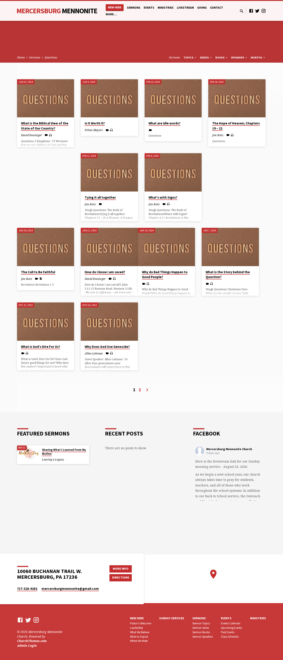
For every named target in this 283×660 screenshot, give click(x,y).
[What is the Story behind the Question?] (230, 247)
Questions (51, 57)
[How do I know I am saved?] (109, 247)
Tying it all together (100, 197)
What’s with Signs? (163, 197)
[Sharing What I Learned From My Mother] (28, 452)
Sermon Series (200, 628)
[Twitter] (257, 11)
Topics (189, 57)
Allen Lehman (94, 353)
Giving (202, 8)
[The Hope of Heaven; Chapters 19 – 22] (237, 98)
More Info (120, 569)
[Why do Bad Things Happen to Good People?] (166, 247)
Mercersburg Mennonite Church (229, 449)
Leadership (136, 628)
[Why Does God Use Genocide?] (109, 321)
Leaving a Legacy (53, 459)
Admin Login (27, 645)
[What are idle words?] (173, 98)
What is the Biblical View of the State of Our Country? (44, 125)
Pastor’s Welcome (140, 623)
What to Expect (139, 637)
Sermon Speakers (202, 637)
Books (220, 57)
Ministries (166, 8)
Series (204, 57)
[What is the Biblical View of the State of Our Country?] (45, 98)
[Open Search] (241, 11)
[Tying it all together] (109, 172)
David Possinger (31, 135)
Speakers (238, 57)
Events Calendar (230, 623)
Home (21, 57)
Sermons (133, 8)
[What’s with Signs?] (173, 172)
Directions (120, 577)
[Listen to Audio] (50, 135)
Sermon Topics (201, 623)
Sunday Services (171, 618)
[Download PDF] (40, 279)
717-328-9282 (27, 588)
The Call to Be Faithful (38, 272)
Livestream (185, 8)
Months (257, 57)
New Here (114, 7)
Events (149, 8)
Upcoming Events (231, 628)
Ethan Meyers (94, 130)
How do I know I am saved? (105, 272)
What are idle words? (164, 123)
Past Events (227, 632)
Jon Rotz (218, 135)
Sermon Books (201, 632)
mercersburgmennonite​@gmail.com (70, 588)
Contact (216, 8)
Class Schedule (230, 637)
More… (111, 14)
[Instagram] (263, 11)
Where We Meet (139, 641)
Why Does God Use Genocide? (107, 347)
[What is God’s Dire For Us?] (45, 321)
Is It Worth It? (95, 123)
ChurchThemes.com (32, 641)
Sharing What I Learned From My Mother (64, 452)
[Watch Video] (46, 134)
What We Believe (139, 632)
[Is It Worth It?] (109, 98)
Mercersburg (57, 10)
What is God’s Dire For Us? (40, 347)
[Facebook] (251, 11)
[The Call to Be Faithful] (45, 247)
